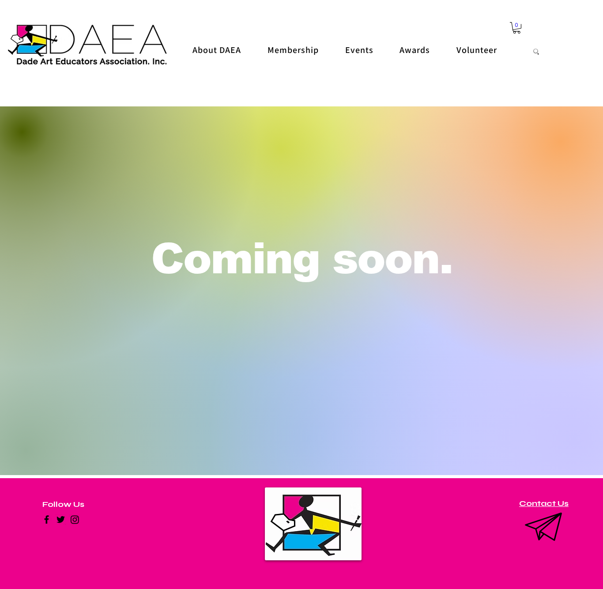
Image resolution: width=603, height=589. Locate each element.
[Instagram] (74, 519)
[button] (517, 28)
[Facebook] (46, 519)
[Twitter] (60, 519)
